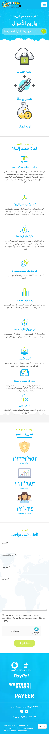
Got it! (42, 726)
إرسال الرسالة (24, 643)
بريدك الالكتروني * (9, 555)
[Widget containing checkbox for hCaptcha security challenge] (21, 631)
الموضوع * (6, 567)
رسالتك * (5, 579)
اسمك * (5, 543)
